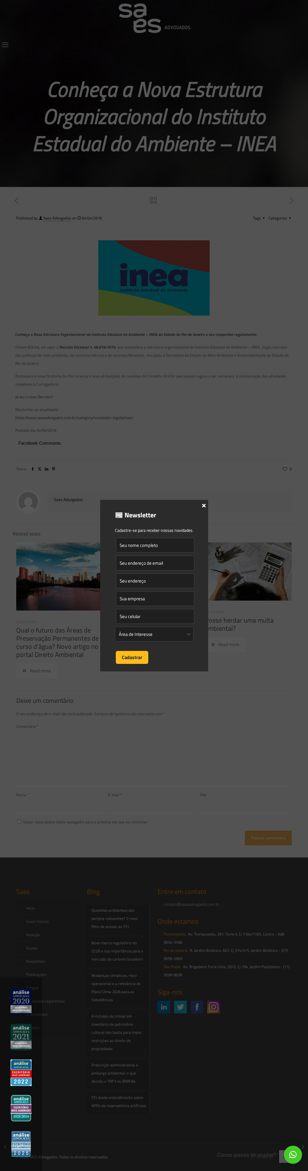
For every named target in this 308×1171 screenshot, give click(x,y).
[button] (293, 1155)
